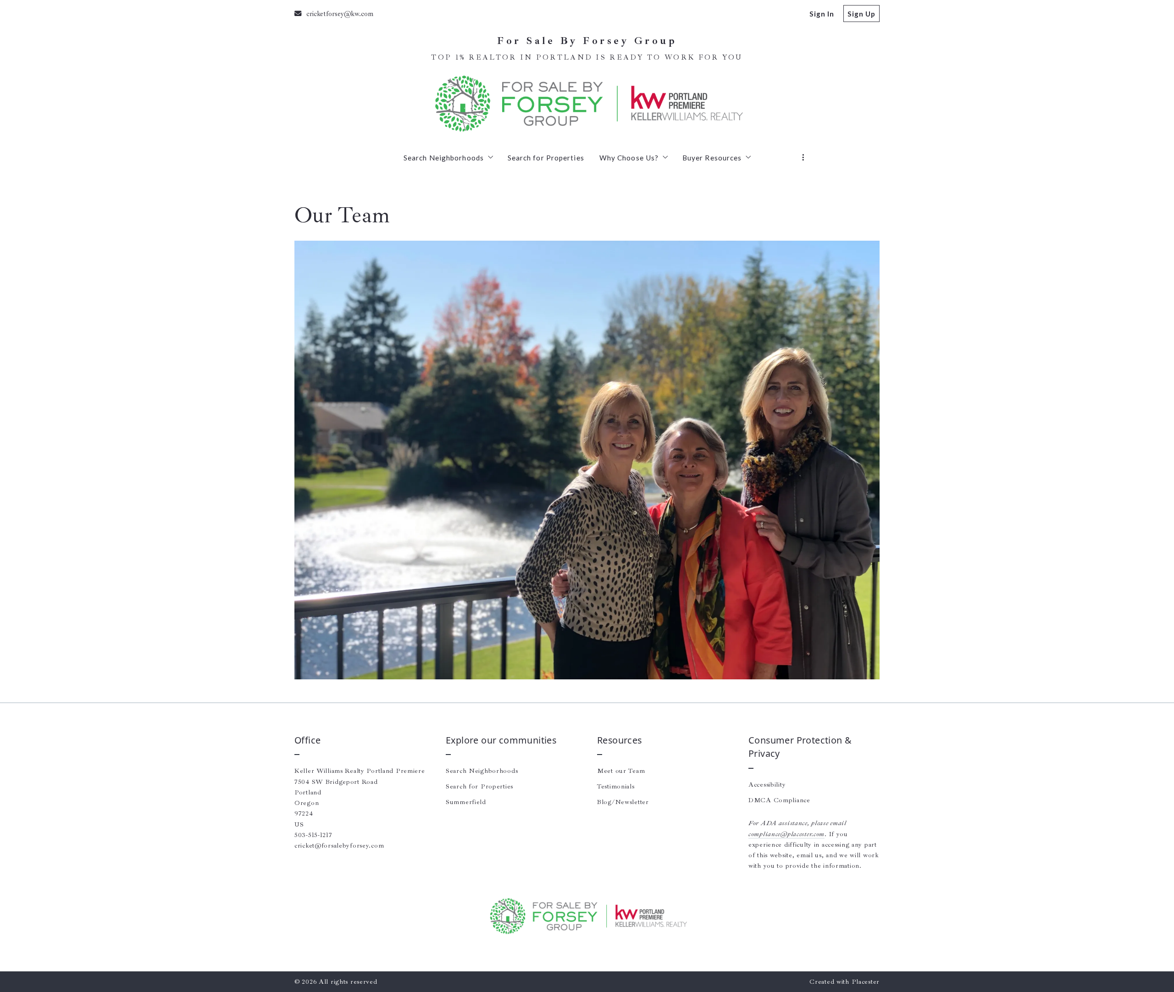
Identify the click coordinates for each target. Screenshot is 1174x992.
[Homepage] (587, 103)
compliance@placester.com (786, 834)
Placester (866, 981)
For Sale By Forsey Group (587, 41)
